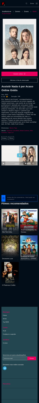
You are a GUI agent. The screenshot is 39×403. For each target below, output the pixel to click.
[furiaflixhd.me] (3, 3)
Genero (17, 11)
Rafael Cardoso (24, 130)
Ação (4, 228)
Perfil (4, 331)
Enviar (32, 358)
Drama (26, 11)
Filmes (11, 138)
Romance (5, 255)
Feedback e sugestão (9, 334)
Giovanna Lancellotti (13, 130)
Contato (5, 343)
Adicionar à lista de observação (19, 80)
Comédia (8, 228)
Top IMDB (6, 322)
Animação (23, 226)
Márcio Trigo (13, 128)
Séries (5, 318)
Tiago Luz (11, 132)
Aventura (30, 226)
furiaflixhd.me (6, 11)
